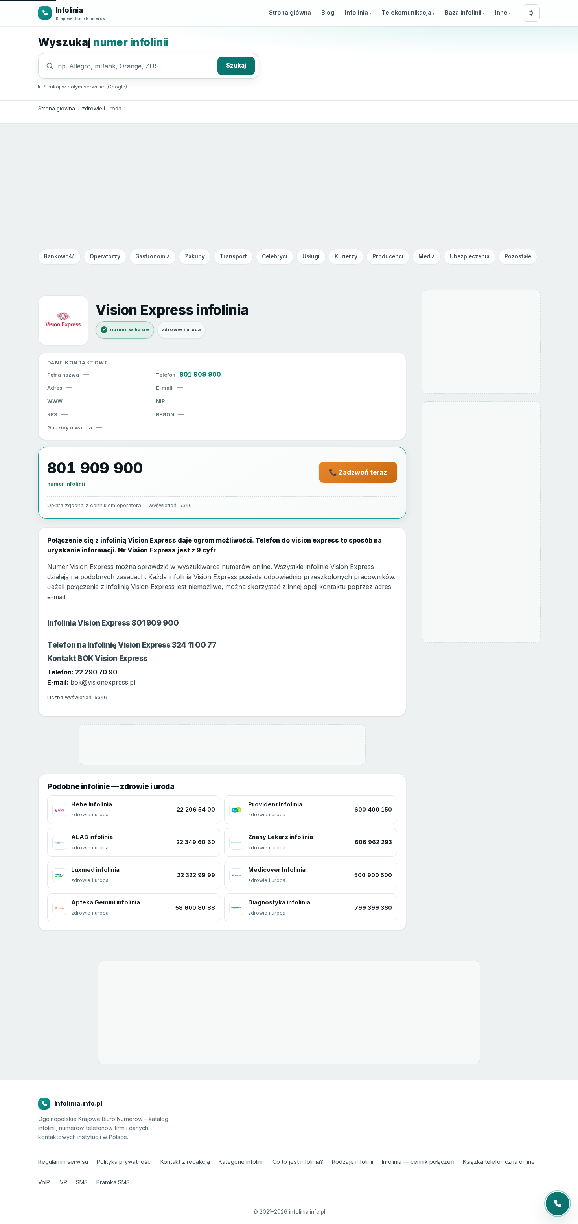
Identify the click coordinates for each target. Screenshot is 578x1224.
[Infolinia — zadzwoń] (557, 1203)
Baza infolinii (463, 12)
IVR (63, 1182)
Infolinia (356, 12)
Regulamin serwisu (63, 1161)
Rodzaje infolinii (352, 1161)
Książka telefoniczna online (499, 1161)
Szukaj (236, 65)
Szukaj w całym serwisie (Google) (85, 86)
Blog (328, 12)
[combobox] (136, 66)
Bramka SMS (113, 1182)
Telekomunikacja (406, 12)
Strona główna (290, 12)
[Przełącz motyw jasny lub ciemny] (531, 13)
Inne (501, 12)
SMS (82, 1182)
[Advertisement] (289, 186)
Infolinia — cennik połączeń (418, 1161)
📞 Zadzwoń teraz (358, 472)
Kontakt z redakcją (185, 1161)
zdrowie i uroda (101, 108)
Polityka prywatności (124, 1161)
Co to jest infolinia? (297, 1161)
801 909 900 (200, 374)
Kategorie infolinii (241, 1161)
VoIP (44, 1182)
